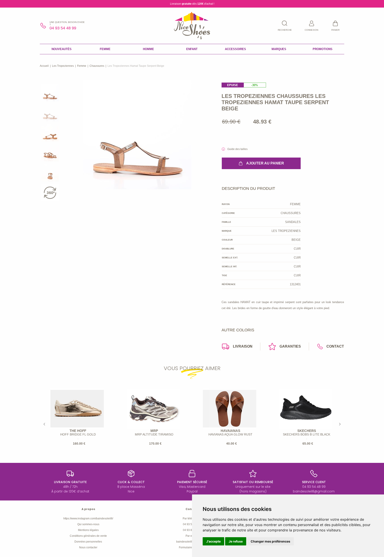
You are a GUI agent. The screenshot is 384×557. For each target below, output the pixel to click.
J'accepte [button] (213, 541)
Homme (148, 49)
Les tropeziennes (63, 65)
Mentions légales (88, 530)
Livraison (242, 346)
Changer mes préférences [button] (270, 541)
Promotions (322, 49)
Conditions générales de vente (88, 535)
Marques (279, 49)
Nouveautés (62, 49)
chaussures (97, 65)
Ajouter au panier (265, 163)
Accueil (44, 65)
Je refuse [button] (236, 541)
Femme (105, 49)
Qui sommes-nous (88, 524)
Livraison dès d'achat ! (192, 3)
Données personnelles (88, 541)
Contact (335, 346)
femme (81, 65)
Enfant (192, 49)
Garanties (290, 346)
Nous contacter (88, 547)
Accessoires (235, 49)
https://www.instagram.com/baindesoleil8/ (88, 518)
